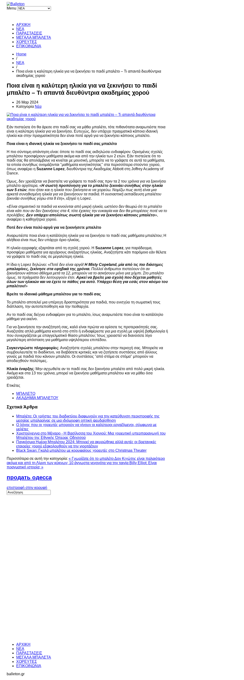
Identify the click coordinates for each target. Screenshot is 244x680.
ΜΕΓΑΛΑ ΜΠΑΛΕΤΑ (33, 37)
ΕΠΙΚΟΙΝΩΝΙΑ (28, 46)
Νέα (38, 106)
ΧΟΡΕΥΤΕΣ (26, 42)
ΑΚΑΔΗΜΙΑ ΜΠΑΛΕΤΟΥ (37, 398)
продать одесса (29, 477)
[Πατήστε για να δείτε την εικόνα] (87, 119)
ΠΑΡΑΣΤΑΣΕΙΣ (29, 33)
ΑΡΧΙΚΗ (23, 25)
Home (21, 54)
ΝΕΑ (20, 29)
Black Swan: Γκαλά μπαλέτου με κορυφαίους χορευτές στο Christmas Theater (81, 450)
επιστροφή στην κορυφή (27, 488)
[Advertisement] (42, 566)
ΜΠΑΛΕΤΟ (25, 394)
